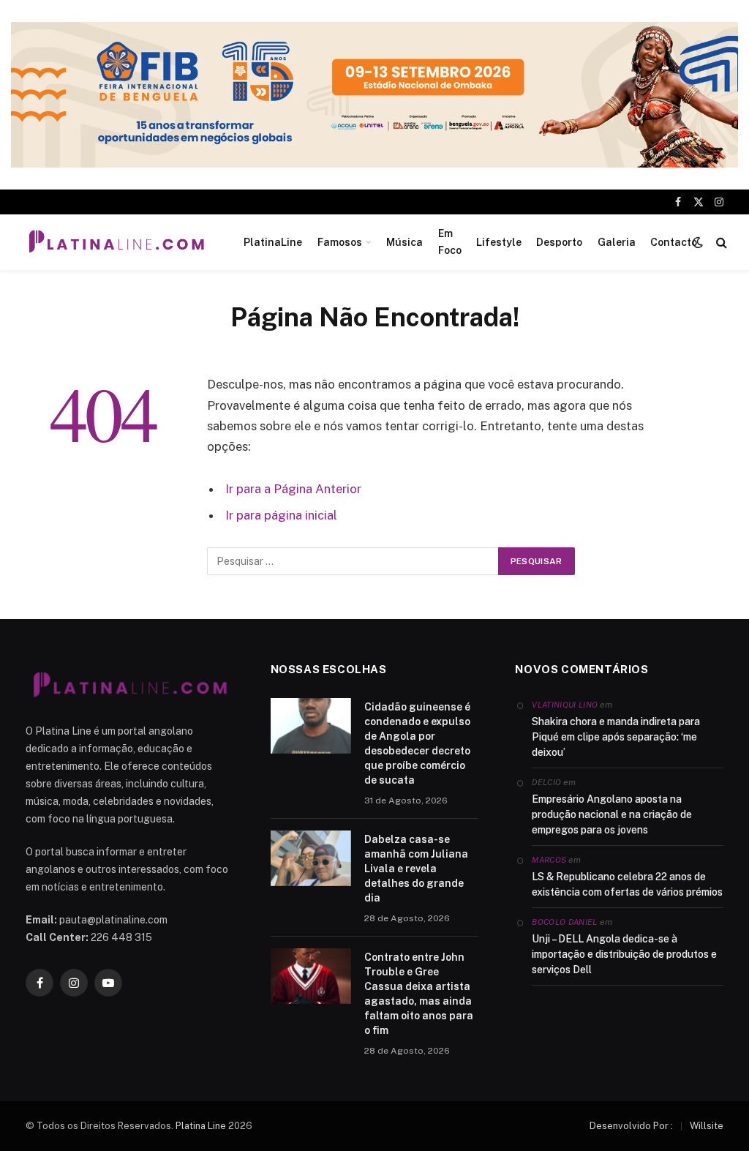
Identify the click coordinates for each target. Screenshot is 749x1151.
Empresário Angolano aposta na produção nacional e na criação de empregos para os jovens (612, 814)
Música (404, 242)
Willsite (706, 1125)
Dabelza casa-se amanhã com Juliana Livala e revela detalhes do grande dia (416, 868)
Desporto (559, 242)
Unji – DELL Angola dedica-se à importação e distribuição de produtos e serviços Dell (624, 954)
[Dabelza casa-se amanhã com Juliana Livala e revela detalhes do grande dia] (311, 858)
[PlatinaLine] (116, 242)
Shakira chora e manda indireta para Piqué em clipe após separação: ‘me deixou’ (616, 737)
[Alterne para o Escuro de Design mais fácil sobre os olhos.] (698, 242)
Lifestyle (499, 242)
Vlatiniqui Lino (565, 704)
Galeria (617, 242)
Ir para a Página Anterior (293, 488)
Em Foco (450, 241)
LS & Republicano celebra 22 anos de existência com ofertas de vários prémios (627, 884)
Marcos (549, 859)
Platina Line (201, 1125)
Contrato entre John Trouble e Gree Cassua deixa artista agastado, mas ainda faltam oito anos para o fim (418, 993)
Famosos (339, 242)
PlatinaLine (273, 242)
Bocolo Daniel (564, 922)
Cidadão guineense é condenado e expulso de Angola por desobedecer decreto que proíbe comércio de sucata (417, 743)
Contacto (673, 242)
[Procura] (720, 241)
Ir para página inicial (281, 515)
